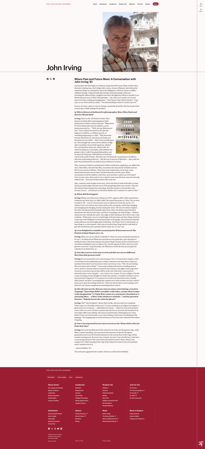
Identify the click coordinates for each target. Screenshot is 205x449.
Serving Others (107, 403)
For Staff (132, 395)
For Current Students (136, 390)
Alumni (147, 4)
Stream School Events (109, 421)
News (104, 410)
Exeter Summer (134, 413)
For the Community (136, 398)
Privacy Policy (106, 441)
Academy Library (80, 403)
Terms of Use (79, 441)
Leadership (51, 393)
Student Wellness (107, 405)
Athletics (132, 4)
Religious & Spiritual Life (110, 400)
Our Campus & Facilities (55, 388)
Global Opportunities (81, 400)
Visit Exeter (51, 377)
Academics (112, 4)
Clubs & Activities (107, 393)
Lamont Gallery (134, 416)
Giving (77, 421)
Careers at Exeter (53, 400)
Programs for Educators (137, 419)
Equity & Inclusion (53, 395)
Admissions (103, 4)
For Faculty (133, 393)
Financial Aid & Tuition (55, 413)
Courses (77, 393)
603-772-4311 (52, 441)
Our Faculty (78, 395)
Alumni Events (79, 416)
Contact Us (79, 377)
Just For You (135, 384)
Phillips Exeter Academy (58, 4)
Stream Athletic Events (109, 419)
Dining (104, 395)
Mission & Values (53, 390)
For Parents (133, 388)
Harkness (78, 388)
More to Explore (136, 410)
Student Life (123, 4)
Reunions (78, 419)
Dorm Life (105, 398)
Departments (79, 390)
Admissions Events (54, 421)
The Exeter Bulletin (108, 416)
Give (70, 377)
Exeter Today (106, 413)
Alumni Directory (80, 413)
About (95, 4)
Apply (156, 4)
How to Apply (62, 377)
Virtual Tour (51, 424)
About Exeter (53, 384)
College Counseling (81, 398)
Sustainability (52, 398)
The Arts (140, 4)
